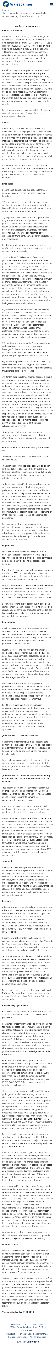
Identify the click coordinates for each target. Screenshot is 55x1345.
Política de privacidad (18, 1337)
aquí (29, 315)
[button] (51, 4)
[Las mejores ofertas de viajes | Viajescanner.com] (17, 4)
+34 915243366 (27, 1330)
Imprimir (6, 10)
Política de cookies (37, 1337)
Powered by (27, 1342)
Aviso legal (11, 1334)
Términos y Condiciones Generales (32, 1334)
